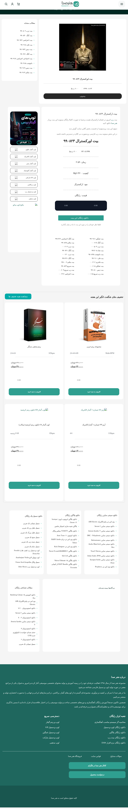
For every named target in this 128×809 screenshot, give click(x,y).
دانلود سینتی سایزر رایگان (107, 515)
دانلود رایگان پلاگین (117, 732)
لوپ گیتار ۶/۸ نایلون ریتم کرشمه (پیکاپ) (34, 425)
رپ (112, 120)
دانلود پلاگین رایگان (72, 515)
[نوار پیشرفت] (81, 205)
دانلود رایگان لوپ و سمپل (115, 727)
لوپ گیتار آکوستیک (30, 170)
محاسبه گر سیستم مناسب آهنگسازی (110, 722)
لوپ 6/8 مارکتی (31, 177)
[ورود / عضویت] (12, 4)
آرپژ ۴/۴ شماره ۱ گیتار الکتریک (94, 425)
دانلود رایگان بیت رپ (117, 738)
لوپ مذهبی (32, 199)
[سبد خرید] (19, 4)
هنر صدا (114, 123)
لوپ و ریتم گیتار (52, 722)
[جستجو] (6, 4)
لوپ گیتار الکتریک (30, 156)
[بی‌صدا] (102, 205)
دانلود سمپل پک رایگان (33, 516)
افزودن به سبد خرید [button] (93, 392)
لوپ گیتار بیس (31, 163)
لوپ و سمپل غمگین (51, 732)
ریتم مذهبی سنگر (34, 347)
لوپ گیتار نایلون (31, 149)
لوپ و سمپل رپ (30, 192)
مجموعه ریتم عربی (94, 347)
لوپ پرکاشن (32, 185)
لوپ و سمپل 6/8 (52, 727)
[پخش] (59, 205)
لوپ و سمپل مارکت (51, 738)
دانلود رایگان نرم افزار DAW (114, 743)
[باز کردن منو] (122, 4)
